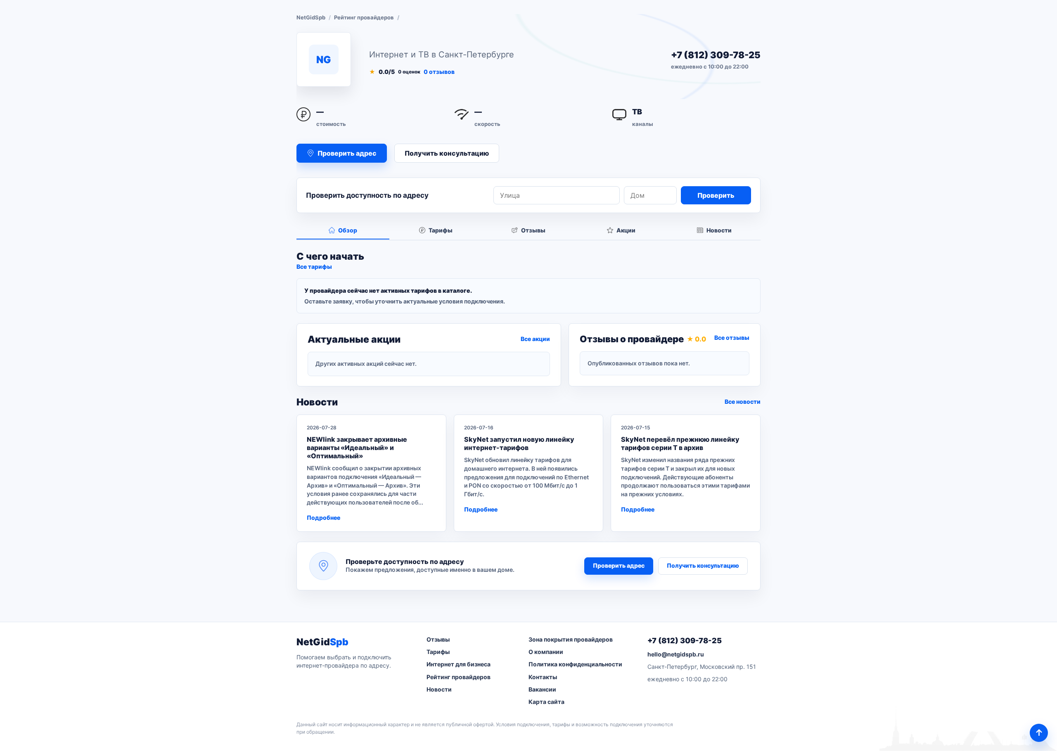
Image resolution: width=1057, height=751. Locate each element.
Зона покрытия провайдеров (570, 639)
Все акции (535, 338)
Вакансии (542, 689)
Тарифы (438, 651)
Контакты (542, 676)
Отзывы (438, 639)
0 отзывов (439, 71)
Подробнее (323, 517)
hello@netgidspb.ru (675, 654)
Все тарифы (314, 266)
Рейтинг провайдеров (364, 17)
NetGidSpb (310, 17)
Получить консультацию (447, 153)
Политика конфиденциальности (575, 664)
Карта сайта (546, 701)
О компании (545, 651)
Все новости (743, 401)
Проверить (716, 195)
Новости (439, 689)
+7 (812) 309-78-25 (716, 55)
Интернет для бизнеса (459, 664)
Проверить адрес (619, 565)
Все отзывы (731, 337)
